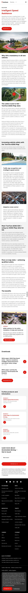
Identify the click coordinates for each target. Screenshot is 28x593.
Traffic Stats (17, 513)
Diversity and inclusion (6, 546)
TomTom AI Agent (5, 522)
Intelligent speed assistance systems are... (10, 560)
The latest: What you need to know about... (11, 562)
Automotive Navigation (6, 516)
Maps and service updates (7, 501)
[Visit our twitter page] (10, 481)
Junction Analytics (18, 522)
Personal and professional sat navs (7, 491)
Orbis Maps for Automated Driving (20, 491)
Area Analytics (18, 511)
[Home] (5, 2)
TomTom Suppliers (12, 570)
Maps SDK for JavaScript (20, 498)
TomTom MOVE (5, 570)
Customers (17, 537)
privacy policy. (5, 475)
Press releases (18, 546)
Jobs (3, 535)
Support (3, 503)
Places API (17, 503)
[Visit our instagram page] (21, 481)
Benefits (3, 540)
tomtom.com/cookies (10, 585)
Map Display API (18, 501)
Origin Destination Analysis (20, 516)
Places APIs (4, 513)
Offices (3, 537)
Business (12, 2)
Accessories (4, 498)
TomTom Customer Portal (16, 567)
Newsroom (17, 540)
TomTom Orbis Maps (19, 488)
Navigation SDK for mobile (7, 519)
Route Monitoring (18, 519)
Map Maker (17, 495)
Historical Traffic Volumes (20, 525)
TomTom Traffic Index (6, 567)
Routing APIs (4, 511)
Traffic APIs (17, 527)
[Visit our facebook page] (7, 481)
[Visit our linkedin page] (17, 481)
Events (16, 543)
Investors (17, 549)
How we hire (4, 543)
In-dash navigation (5, 495)
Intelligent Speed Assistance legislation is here (11, 558)
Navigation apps (5, 488)
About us (17, 535)
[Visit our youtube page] (14, 481)
